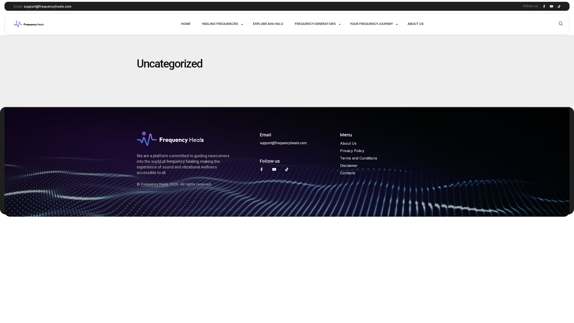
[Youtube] (551, 6)
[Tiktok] (287, 169)
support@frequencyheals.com (47, 6)
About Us (348, 143)
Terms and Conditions (358, 158)
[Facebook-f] (261, 169)
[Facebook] (544, 6)
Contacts (347, 173)
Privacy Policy (352, 150)
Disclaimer (349, 165)
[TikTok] (559, 6)
